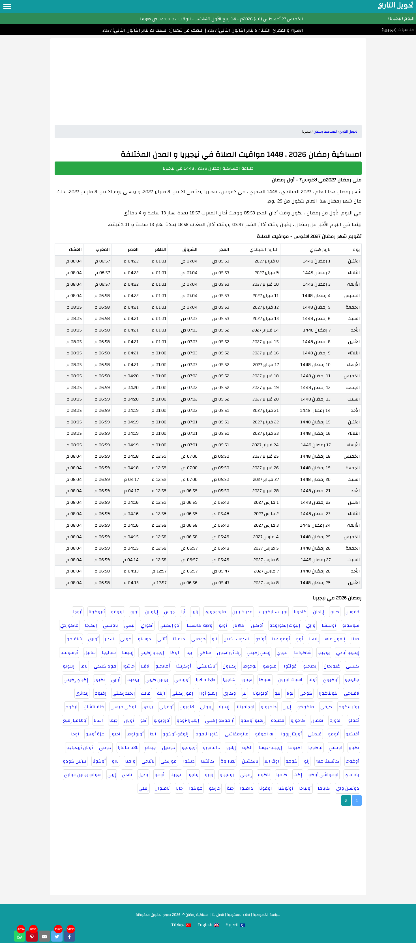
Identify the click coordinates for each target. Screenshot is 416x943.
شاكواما (302, 652)
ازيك (161, 693)
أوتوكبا (285, 788)
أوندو (260, 639)
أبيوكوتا (97, 612)
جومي (105, 747)
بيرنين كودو (74, 761)
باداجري (352, 774)
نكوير (354, 747)
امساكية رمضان (197, 914)
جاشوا (128, 666)
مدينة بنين (242, 612)
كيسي (352, 666)
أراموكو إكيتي (219, 720)
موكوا (196, 788)
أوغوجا (352, 761)
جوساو (144, 639)
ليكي (129, 625)
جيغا (113, 720)
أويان (129, 720)
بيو (277, 693)
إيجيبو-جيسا (270, 747)
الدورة (335, 720)
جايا (179, 788)
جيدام (150, 747)
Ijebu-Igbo (206, 679)
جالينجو (352, 679)
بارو (115, 761)
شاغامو (74, 639)
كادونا (300, 612)
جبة (230, 788)
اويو (134, 612)
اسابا (98, 720)
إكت (297, 774)
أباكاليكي (206, 666)
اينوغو (117, 612)
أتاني (162, 639)
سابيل (90, 652)
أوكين (257, 625)
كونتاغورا (328, 693)
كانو (334, 612)
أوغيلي (166, 707)
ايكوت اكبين (236, 639)
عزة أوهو (94, 734)
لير (244, 693)
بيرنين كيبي (156, 679)
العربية (233, 925)
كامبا (281, 774)
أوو (299, 639)
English (206, 925)
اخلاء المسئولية (238, 914)
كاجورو (298, 720)
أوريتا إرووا (291, 734)
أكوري (147, 625)
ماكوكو (305, 707)
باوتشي (110, 625)
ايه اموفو (265, 734)
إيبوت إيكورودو (284, 625)
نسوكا (265, 679)
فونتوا (290, 666)
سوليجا (109, 652)
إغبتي (246, 774)
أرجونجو (189, 747)
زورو (209, 774)
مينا (355, 639)
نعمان (317, 720)
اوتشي (335, 747)
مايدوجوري (215, 612)
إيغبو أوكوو (253, 720)
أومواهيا (281, 639)
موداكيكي (105, 666)
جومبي (198, 639)
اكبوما (295, 747)
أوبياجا (305, 788)
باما (84, 666)
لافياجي (351, 693)
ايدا (153, 734)
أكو (143, 720)
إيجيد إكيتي (123, 693)
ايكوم (71, 707)
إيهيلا (224, 707)
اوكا (174, 652)
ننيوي (282, 652)
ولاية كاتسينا (200, 625)
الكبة (247, 747)
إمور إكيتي (182, 693)
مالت (146, 693)
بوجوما (250, 666)
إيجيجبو (310, 666)
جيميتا (179, 639)
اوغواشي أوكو (323, 774)
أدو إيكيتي (170, 625)
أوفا (312, 679)
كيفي (326, 707)
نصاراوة (228, 761)
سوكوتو (350, 625)
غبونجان (332, 666)
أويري (93, 639)
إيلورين (151, 612)
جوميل (168, 747)
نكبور (99, 679)
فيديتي (315, 734)
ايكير (109, 639)
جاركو (214, 788)
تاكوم (264, 774)
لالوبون (187, 707)
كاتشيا (207, 761)
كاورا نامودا (206, 734)
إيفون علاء (335, 639)
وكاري (229, 693)
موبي (126, 639)
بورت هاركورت (273, 612)
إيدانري (82, 693)
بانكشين (250, 761)
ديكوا (189, 761)
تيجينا (175, 774)
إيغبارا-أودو (188, 720)
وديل (143, 774)
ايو (214, 639)
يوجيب (324, 652)
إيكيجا (91, 625)
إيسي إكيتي (258, 652)
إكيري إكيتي (76, 679)
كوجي (306, 693)
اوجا (75, 734)
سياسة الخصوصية (266, 914)
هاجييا (229, 679)
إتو (306, 761)
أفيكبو (352, 734)
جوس (169, 612)
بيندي (147, 707)
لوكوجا (315, 747)
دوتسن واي (347, 788)
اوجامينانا (244, 707)
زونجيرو (227, 774)
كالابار (239, 625)
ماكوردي (69, 625)
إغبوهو (270, 666)
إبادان (318, 612)
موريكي (169, 761)
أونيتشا (329, 625)
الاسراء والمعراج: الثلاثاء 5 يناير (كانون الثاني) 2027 (254, 30)
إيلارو (231, 747)
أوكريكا (183, 666)
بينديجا (132, 679)
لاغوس (352, 612)
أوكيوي (330, 679)
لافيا (145, 666)
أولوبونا (260, 693)
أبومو (333, 734)
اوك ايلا (272, 761)
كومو (292, 761)
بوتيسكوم (348, 707)
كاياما (324, 788)
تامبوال (162, 788)
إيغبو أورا (208, 693)
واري (311, 625)
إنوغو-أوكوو (175, 734)
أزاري (115, 679)
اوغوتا (265, 788)
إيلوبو (68, 666)
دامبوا (246, 788)
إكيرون (229, 666)
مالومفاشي (237, 734)
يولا (290, 693)
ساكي (204, 652)
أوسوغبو (69, 652)
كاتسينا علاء (327, 761)
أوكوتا (99, 761)
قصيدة (277, 720)
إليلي (144, 788)
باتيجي (148, 761)
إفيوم (100, 693)
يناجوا (193, 774)
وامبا (130, 761)
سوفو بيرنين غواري (82, 774)
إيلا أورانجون (229, 652)
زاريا (194, 612)
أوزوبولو (162, 720)
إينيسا (127, 652)
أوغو (159, 774)
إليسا (314, 639)
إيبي (287, 707)
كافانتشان (94, 707)
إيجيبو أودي (347, 652)
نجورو (246, 679)
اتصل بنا (218, 914)
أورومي (182, 679)
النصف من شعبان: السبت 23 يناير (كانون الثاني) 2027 (153, 30)
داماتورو (211, 747)
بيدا (188, 652)
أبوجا (77, 612)
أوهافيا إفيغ (75, 720)
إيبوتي (206, 707)
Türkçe (178, 925)
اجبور (115, 734)
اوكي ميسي (123, 707)
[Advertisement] (208, 77)
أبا (183, 612)
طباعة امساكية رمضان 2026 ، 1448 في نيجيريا (208, 168)
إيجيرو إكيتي (152, 652)
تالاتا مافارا (128, 747)
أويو (223, 625)
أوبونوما (134, 734)
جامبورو (268, 707)
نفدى (127, 774)
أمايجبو (162, 666)
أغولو (353, 720)
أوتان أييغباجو (79, 747)
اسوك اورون (290, 679)
